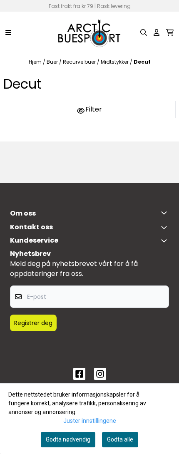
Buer (53, 61)
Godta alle (120, 439)
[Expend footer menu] (166, 240)
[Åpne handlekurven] (170, 32)
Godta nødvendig (68, 439)
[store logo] (89, 32)
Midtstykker (115, 61)
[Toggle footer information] (165, 212)
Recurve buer (80, 61)
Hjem (36, 61)
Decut (142, 61)
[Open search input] (143, 32)
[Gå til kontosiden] (156, 32)
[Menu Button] (8, 32)
